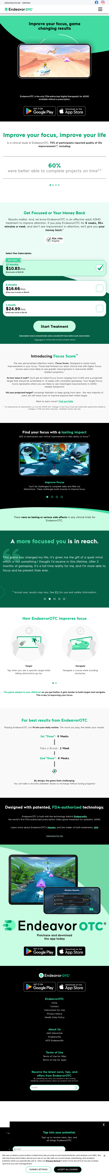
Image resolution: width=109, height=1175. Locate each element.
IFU (57, 592)
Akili (96, 827)
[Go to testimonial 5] (64, 599)
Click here (39, 340)
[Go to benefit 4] (62, 497)
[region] (54, 1163)
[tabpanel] (28, 651)
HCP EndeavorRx (54, 1040)
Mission (51, 827)
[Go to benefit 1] (47, 497)
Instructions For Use (12, 2)
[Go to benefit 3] (57, 497)
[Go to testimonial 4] (59, 599)
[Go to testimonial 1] (45, 599)
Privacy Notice (54, 1013)
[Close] (104, 1156)
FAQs (54, 1002)
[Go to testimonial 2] (50, 599)
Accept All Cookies (68, 1169)
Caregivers (26, 2)
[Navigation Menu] (100, 9)
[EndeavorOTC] (19, 9)
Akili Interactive (55, 1033)
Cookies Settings (38, 1169)
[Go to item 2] (53, 185)
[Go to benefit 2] (52, 497)
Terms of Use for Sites (54, 1056)
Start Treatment (54, 326)
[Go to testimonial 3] (54, 599)
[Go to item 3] (56, 185)
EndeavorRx (80, 816)
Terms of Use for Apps (54, 1059)
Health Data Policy (54, 1017)
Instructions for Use (54, 1010)
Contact (54, 1006)
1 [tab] (54, 684)
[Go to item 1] (50, 185)
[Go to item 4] (58, 185)
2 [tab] (56, 684)
